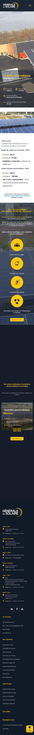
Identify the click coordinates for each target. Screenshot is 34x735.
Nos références (7, 677)
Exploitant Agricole (9, 703)
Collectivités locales (9, 689)
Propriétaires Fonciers (9, 692)
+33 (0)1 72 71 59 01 (18, 533)
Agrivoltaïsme (7, 652)
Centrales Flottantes (9, 648)
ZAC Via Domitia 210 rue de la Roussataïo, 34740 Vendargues (12, 543)
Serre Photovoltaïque (9, 666)
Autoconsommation (9, 670)
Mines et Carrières (8, 696)
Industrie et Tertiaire (9, 700)
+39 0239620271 (16, 558)
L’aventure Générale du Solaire (13, 725)
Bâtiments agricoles (9, 663)
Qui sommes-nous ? (9, 622)
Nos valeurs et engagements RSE (13, 625)
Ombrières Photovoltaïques (11, 659)
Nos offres (6, 728)
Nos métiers (6, 629)
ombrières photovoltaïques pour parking (16, 195)
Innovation (6, 673)
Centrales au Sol (8, 645)
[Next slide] (19, 430)
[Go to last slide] (15, 430)
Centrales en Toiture (9, 655)
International (7, 633)
